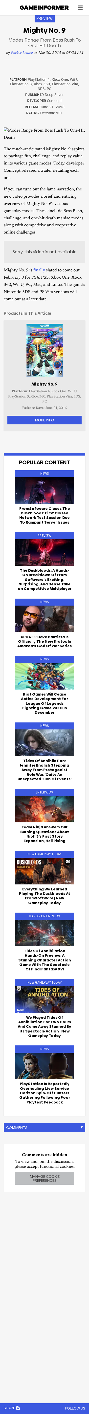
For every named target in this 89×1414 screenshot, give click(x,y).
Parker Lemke (22, 53)
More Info (44, 420)
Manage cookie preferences (45, 1178)
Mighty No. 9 (44, 384)
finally (39, 270)
